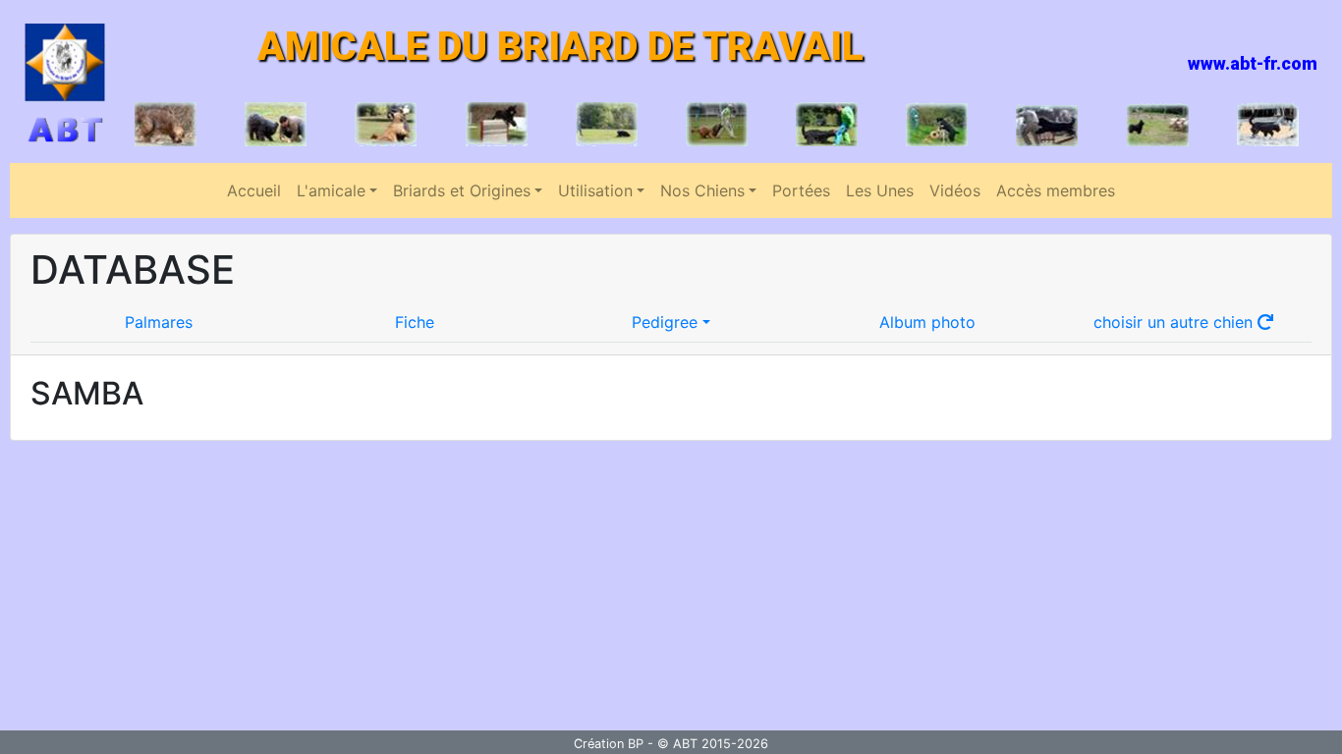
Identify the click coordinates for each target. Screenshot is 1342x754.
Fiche (414, 322)
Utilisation (595, 190)
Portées (801, 190)
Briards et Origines (462, 190)
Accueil (254, 190)
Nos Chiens (702, 190)
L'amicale (331, 190)
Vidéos (954, 190)
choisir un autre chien (1175, 322)
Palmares (159, 322)
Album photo (927, 322)
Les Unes (880, 190)
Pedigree (665, 322)
